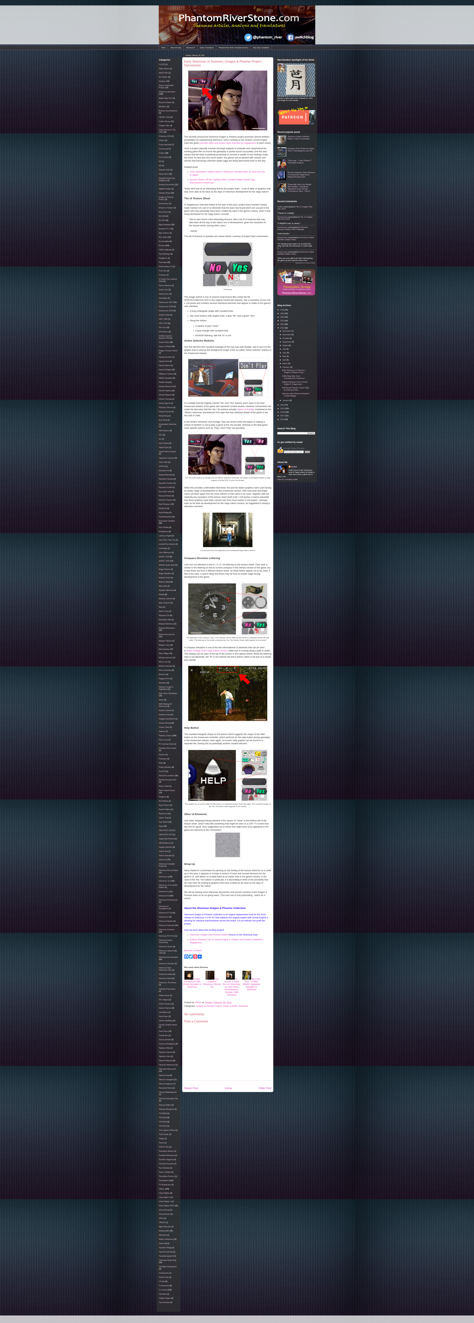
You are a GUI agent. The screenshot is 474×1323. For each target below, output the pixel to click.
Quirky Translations (207, 48)
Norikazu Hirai (164, 715)
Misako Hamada (165, 666)
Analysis (162, 81)
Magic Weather (165, 573)
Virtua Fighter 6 (165, 1201)
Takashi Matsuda (166, 1060)
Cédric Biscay (164, 121)
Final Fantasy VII (165, 266)
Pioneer (162, 754)
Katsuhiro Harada (166, 479)
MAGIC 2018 (164, 557)
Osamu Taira (164, 727)
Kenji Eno (163, 508)
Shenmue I (163, 877)
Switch (280, 207)
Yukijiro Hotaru (165, 1298)
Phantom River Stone (167, 748)
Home (163, 48)
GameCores (164, 294)
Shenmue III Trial (165, 913)
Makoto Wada (164, 582)
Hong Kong (163, 416)
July (284, 349)
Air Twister (163, 77)
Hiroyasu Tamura (166, 407)
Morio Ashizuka (165, 670)
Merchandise (164, 649)
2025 (282, 313)
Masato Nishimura (166, 624)
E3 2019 (162, 220)
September (287, 342)
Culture (162, 153)
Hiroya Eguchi (164, 403)
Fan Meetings (164, 254)
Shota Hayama (165, 1004)
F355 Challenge (165, 250)
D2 (160, 161)
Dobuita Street (164, 193)
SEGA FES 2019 (165, 834)
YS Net (162, 1281)
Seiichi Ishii (163, 851)
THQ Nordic (164, 1134)
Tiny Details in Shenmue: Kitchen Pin (212, 983)
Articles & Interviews (167, 92)
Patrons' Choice (165, 735)
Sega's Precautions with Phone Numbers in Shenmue (192, 983)
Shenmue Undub (165, 974)
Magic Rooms (164, 569)
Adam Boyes (164, 68)
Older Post (265, 1088)
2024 (282, 317)
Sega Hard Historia (166, 839)
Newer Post (191, 1088)
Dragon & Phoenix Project (209, 1006)
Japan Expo (163, 447)
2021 (282, 328)
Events (162, 245)
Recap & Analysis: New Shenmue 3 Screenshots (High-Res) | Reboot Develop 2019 (301, 174)
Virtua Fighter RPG (166, 1206)
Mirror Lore (163, 662)
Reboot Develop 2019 (167, 780)
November (286, 334)
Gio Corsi (163, 327)
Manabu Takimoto (166, 590)
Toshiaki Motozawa (166, 1155)
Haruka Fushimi (165, 357)
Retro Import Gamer (167, 790)
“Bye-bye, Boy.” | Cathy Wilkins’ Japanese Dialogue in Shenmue (252, 984)
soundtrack (163, 1012)
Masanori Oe (164, 615)
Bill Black (162, 106)
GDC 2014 (163, 323)
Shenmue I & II (165, 881)
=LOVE (162, 64)
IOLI (160, 435)
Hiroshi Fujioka (165, 391)
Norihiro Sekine (165, 710)
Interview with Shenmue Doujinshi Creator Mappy (295, 394)
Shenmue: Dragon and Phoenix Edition (209, 934)
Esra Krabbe (164, 241)
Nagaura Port (164, 678)
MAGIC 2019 (164, 561)
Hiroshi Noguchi (165, 395)
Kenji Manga (164, 512)
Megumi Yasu (164, 645)
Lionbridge (163, 548)
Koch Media (163, 527)
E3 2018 (162, 216)
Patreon (162, 731)
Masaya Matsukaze (167, 628)
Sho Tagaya (163, 1000)
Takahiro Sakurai (165, 1052)
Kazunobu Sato (165, 491)
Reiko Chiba (164, 786)
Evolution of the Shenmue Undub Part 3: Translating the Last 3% (301, 149)
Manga (161, 594)
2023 (282, 321)
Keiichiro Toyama (166, 500)
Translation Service (166, 1176)
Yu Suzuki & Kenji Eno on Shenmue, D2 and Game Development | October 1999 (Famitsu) (232, 987)
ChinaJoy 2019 (165, 136)
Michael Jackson (166, 658)
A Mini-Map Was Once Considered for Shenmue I (293, 377)
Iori (160, 439)
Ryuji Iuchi (163, 813)
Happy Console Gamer (168, 351)
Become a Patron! (193, 950)
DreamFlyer (163, 203)
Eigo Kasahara (165, 224)
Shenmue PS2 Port (166, 936)
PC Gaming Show (166, 744)
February (286, 367)
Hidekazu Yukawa (166, 374)
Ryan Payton (164, 805)
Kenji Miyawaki (165, 517)
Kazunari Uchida (165, 487)
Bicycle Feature (165, 102)
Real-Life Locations (166, 775)
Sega (161, 826)
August (285, 345)
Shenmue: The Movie (167, 982)
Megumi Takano (165, 641)
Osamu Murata (165, 723)
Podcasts (163, 759)
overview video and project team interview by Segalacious (227, 143)
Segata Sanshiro (165, 847)
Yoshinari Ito (164, 1273)
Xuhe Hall (163, 1243)
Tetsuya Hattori (165, 1105)
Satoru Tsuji (163, 818)
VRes (161, 1218)
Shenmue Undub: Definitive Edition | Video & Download (299, 137)
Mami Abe (163, 586)
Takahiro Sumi (164, 1056)
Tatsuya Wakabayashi (168, 1092)
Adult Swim (163, 73)
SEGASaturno (164, 843)
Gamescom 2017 (166, 302)
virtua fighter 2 (164, 1197)
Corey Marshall (165, 144)
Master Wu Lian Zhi (167, 634)
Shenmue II (163, 891)
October (285, 338)
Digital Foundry (165, 189)
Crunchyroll (163, 149)
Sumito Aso (163, 1035)
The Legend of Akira (167, 1130)
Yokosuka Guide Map (167, 1260)
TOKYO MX (164, 1147)
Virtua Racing (164, 1210)
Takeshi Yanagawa (166, 1079)
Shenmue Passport (166, 925)
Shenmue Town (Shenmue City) (165, 969)
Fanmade (163, 262)
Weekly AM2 (164, 1231)
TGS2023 (163, 1126)
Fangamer (163, 258)
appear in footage (245, 409)
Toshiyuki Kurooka (166, 1164)
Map (160, 607)
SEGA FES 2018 (165, 830)
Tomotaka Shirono (166, 1151)
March (285, 363)
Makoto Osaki (164, 578)
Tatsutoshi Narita (165, 1088)
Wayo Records (165, 1227)
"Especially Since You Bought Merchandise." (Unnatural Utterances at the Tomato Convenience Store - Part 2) (299, 187)
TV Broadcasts (165, 1185)
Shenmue (243, 1006)
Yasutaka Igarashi (166, 1256)
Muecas (162, 674)
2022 (282, 324)
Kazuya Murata (165, 496)
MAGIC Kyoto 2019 (167, 565)
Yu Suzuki (163, 1290)
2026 (282, 310)
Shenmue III (190, 48)
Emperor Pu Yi (165, 229)
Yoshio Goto (164, 1277)
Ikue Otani (163, 420)
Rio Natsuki (163, 801)
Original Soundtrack (167, 719)
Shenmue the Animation (168, 957)
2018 (282, 412)
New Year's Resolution (168, 693)
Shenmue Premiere (167, 929)
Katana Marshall (165, 475)
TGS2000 (163, 1113)
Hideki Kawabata (165, 378)
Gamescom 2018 (166, 306)
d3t (160, 165)
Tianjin (161, 1138)
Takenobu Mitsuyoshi (167, 1069)
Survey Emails (165, 1039)
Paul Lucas (163, 740)
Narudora (162, 683)
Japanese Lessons (166, 458)
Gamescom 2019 (166, 311)
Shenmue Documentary (168, 870)
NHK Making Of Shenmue (165, 705)
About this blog (175, 48)
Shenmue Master (166, 921)
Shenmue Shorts (165, 946)
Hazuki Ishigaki (165, 370)
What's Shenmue (166, 1239)
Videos (161, 1189)
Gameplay (163, 298)
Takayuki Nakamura (167, 1065)
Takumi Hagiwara (166, 1084)
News (161, 700)
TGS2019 (163, 1122)
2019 (282, 408)
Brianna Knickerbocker (168, 111)
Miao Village (164, 653)
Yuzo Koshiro (164, 1302)
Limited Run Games (167, 544)
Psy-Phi (162, 771)
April (284, 360)
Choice (162, 140)
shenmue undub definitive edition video (295, 238)
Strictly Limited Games (168, 1025)
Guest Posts (164, 342)
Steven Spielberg (166, 1020)
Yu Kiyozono (164, 1286)
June (284, 353)
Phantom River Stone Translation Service (233, 48)
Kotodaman (163, 531)
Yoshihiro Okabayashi (168, 1267)
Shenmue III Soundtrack (164, 907)
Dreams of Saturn (166, 208)
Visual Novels (164, 1214)
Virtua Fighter (164, 1193)
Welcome (163, 1235)
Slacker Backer (165, 1008)
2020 (282, 405)
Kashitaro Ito (164, 470)
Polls (161, 763)
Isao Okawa (164, 443)
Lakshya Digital (165, 536)
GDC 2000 (163, 319)
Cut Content (163, 157)
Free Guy (163, 271)
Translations (164, 1180)
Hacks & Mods (230, 1006)
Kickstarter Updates (167, 521)
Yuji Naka (163, 1294)
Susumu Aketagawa (167, 1044)
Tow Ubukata (164, 1168)
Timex (161, 1143)
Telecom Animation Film (168, 1098)
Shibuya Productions (167, 989)
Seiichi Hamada (165, 855)
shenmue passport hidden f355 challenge (292, 228)
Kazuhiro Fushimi (166, 483)
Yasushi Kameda (166, 1252)
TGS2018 (163, 1117)
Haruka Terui (164, 361)
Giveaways (163, 332)
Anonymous (282, 217)
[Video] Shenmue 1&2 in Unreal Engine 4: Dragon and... (294, 383)
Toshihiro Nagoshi (166, 1159)
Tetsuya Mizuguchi (166, 1109)
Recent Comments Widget (307, 263)
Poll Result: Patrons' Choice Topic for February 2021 (295, 389)
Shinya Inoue (164, 995)
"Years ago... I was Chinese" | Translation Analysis (299, 161)
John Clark (163, 462)
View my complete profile (287, 479)
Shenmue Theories (166, 963)
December (286, 331)
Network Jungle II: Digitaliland (166, 688)
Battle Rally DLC (165, 98)
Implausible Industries (167, 424)
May (284, 356)
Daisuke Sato (164, 170)
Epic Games (164, 233)
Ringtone (162, 797)
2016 (282, 419)
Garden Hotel (164, 315)
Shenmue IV (164, 917)
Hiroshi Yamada (165, 399)
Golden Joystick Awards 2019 (165, 337)
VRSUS (162, 1222)
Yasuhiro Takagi (165, 1248)
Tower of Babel (165, 1172)
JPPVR (162, 466)
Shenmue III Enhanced (168, 900)
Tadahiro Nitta (164, 1048)
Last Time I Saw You (167, 540)
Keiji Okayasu (164, 504)
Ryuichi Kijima (164, 809)
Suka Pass (163, 1031)
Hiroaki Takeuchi (165, 386)
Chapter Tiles (164, 125)
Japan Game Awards (167, 451)
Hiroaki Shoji (164, 382)
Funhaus (162, 275)
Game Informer (165, 285)
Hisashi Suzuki (165, 411)
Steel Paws (163, 1016)
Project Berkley (165, 767)
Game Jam (163, 290)
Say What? (163, 822)
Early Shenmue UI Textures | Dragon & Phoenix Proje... (293, 371)
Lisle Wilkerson (165, 552)
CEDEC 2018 (164, 117)
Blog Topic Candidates (261, 48)
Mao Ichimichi (164, 603)
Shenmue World (165, 978)
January (285, 400)
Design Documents (166, 184)
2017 (282, 416)
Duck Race (163, 212)
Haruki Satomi (164, 365)
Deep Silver (163, 174)
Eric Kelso (163, 237)
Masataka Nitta (165, 620)
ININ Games (164, 430)
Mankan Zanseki (165, 599)
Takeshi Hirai (164, 1075)
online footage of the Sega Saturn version (207, 650)
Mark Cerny (163, 611)
